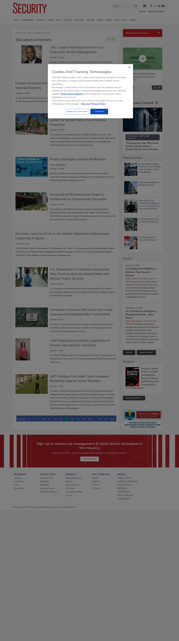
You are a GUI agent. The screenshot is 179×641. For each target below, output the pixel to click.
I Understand (99, 111)
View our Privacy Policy (93, 103)
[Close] (129, 67)
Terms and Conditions (71, 93)
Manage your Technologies (77, 111)
